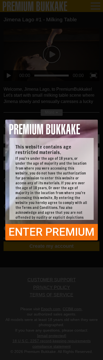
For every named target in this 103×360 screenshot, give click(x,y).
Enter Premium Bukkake (51, 233)
